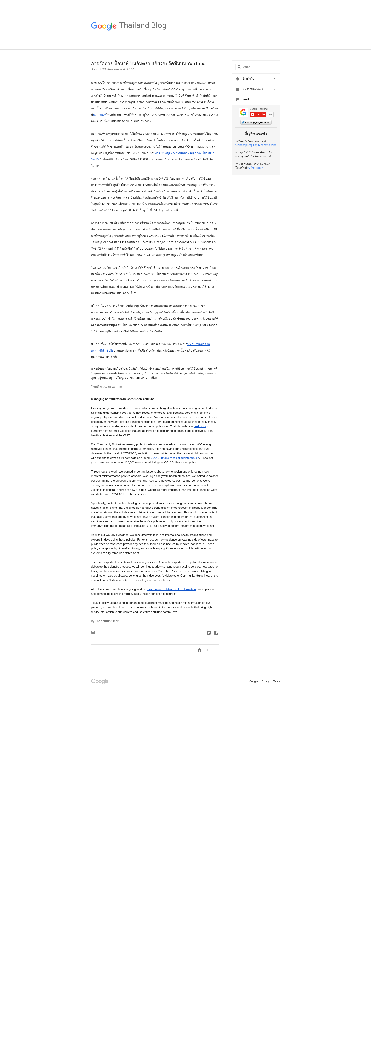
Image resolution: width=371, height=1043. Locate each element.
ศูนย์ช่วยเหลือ (255, 167)
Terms (276, 681)
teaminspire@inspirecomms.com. (256, 145)
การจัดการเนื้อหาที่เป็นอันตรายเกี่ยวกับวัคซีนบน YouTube (148, 63)
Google (253, 681)
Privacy (266, 681)
